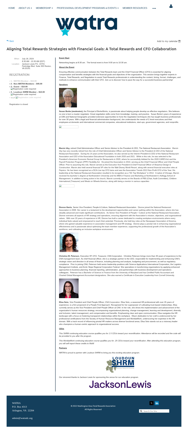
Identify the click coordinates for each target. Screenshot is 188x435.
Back (11, 41)
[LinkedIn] (157, 403)
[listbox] (169, 41)
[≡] (154, 8)
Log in (170, 6)
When (16, 59)
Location (15, 64)
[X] (151, 403)
